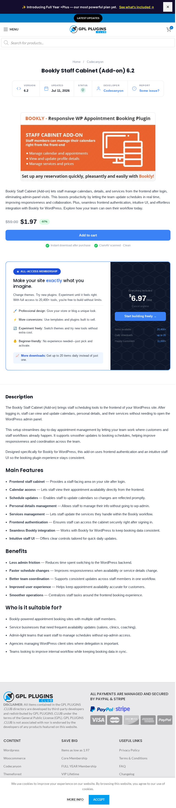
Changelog (126, 774)
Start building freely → (140, 316)
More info (75, 799)
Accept (99, 799)
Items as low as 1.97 (75, 750)
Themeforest (12, 774)
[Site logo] (88, 29)
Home (76, 62)
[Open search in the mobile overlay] (88, 42)
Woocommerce (14, 758)
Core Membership (74, 758)
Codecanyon (95, 62)
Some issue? (149, 90)
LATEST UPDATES (88, 18)
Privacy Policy (129, 750)
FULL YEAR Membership (78, 766)
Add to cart (88, 235)
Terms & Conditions (133, 758)
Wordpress (11, 750)
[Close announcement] (167, 7)
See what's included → (136, 7)
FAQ (122, 766)
